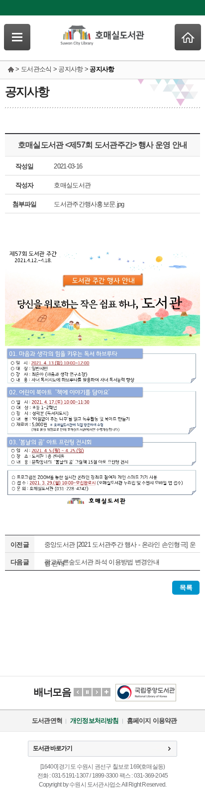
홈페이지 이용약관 (152, 720)
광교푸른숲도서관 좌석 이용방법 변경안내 (101, 562)
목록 (186, 587)
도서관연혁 (47, 720)
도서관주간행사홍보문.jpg (89, 204)
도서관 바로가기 (52, 748)
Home (188, 37)
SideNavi (17, 37)
